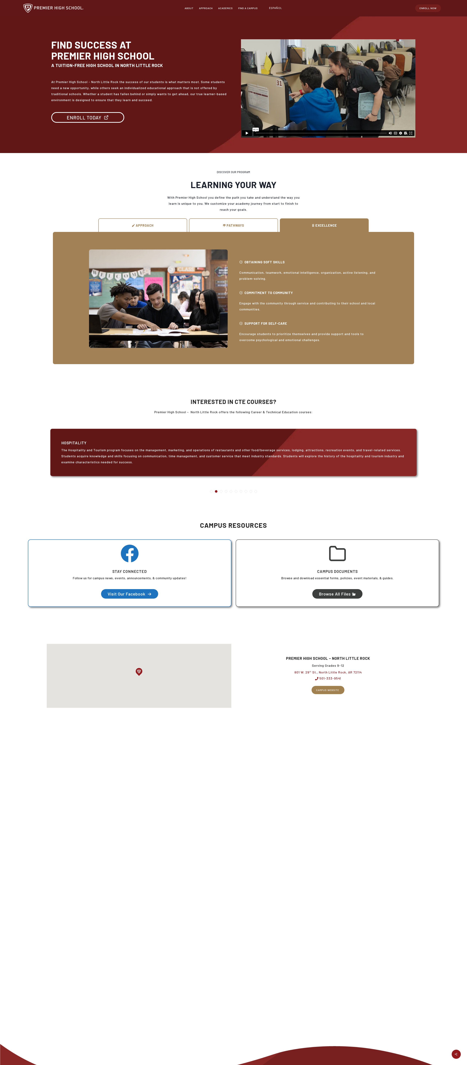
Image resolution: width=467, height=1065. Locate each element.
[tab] (142, 225)
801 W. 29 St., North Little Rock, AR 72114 (328, 672)
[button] (139, 672)
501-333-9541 (330, 678)
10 (255, 491)
